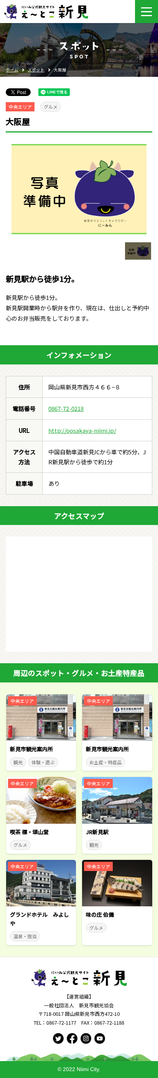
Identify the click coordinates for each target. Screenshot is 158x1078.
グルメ (51, 106)
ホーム (12, 70)
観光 (18, 762)
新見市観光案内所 (31, 749)
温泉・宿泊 (24, 936)
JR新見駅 (97, 832)
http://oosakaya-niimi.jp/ (82, 430)
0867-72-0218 (66, 408)
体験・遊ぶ (42, 762)
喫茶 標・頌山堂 (29, 832)
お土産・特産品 (105, 762)
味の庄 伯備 (100, 914)
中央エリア (20, 107)
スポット (36, 70)
